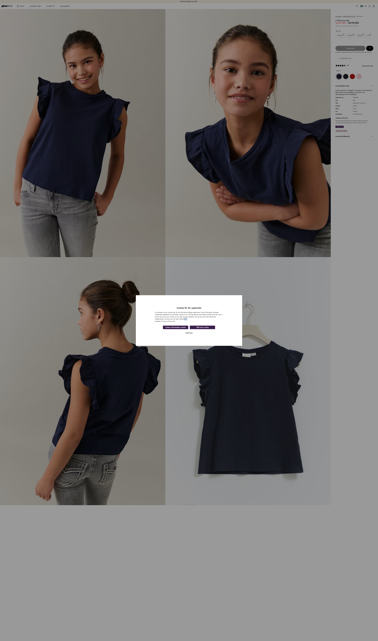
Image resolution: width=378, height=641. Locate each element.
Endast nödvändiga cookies (175, 327)
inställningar (189, 332)
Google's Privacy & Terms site (165, 321)
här (186, 319)
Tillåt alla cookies (202, 327)
